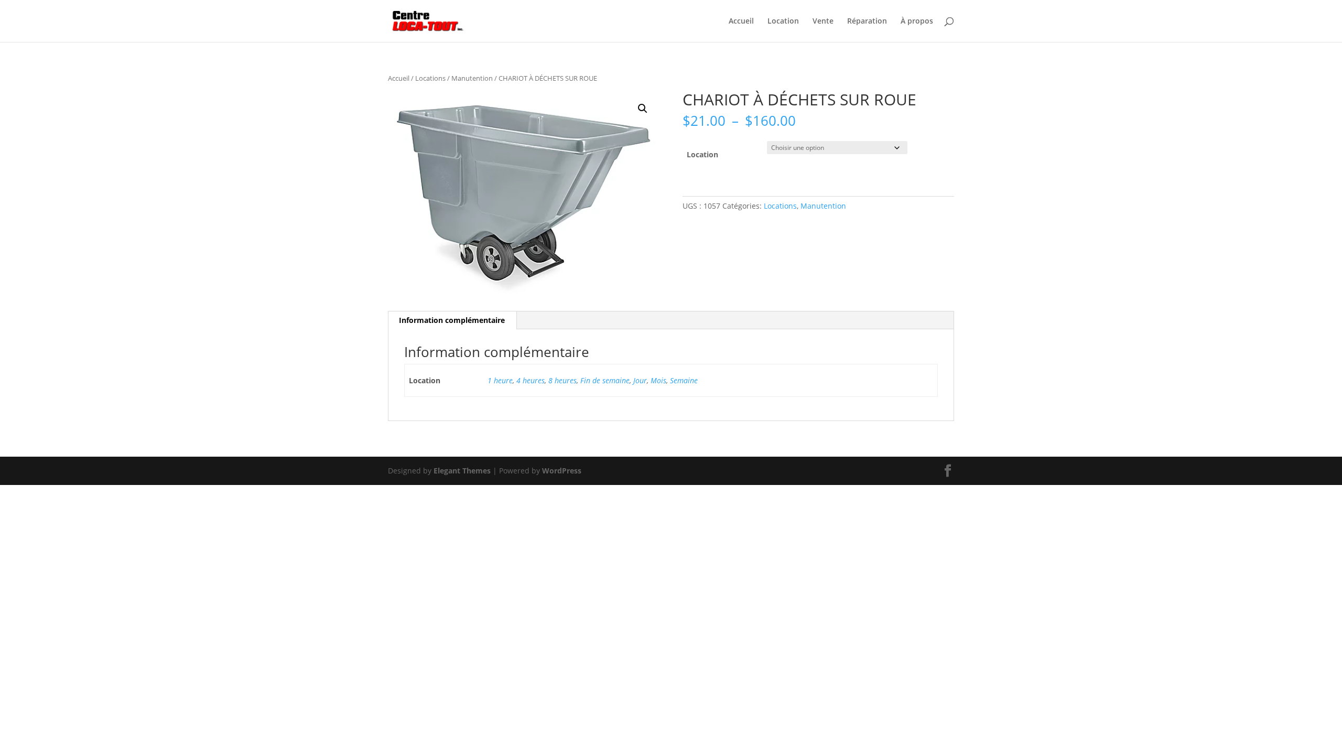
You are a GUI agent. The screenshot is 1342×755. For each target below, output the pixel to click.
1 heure (500, 380)
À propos (917, 21)
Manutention (472, 78)
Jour (640, 380)
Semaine (684, 380)
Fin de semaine (605, 380)
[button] (642, 108)
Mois (658, 380)
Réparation (867, 21)
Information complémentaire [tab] (452, 320)
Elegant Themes (462, 471)
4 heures (530, 380)
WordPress (561, 471)
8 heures (562, 380)
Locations (430, 78)
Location (783, 21)
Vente (823, 21)
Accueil (741, 21)
